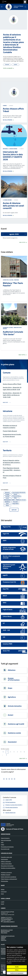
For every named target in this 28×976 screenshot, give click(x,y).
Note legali (4, 966)
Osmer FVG (6, 651)
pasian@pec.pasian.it (8, 922)
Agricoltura (12, 697)
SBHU (4, 603)
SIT (4, 623)
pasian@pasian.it (8, 919)
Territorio (16, 280)
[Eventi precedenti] (3, 234)
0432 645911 (13, 805)
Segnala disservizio (10, 812)
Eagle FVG (6, 534)
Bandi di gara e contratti (7, 930)
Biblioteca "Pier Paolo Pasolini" (13, 284)
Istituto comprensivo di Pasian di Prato (9, 548)
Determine (3, 940)
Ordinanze (3, 937)
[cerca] (25, 7)
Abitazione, (5, 148)
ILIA (4, 637)
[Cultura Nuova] (22, 617)
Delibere (3, 939)
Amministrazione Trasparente (9, 926)
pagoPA (5, 575)
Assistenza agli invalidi (16, 724)
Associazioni (12, 742)
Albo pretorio (4, 933)
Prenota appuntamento (11, 807)
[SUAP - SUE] (22, 631)
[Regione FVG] (22, 527)
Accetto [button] (17, 967)
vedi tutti (14, 510)
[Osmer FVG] (22, 651)
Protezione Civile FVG (9, 582)
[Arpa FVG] (22, 589)
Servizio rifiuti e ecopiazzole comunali (11, 557)
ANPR (4, 540)
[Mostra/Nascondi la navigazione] (2, 7)
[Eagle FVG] (22, 534)
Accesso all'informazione (14, 679)
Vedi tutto (22, 242)
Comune (5, 105)
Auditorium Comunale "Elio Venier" (13, 333)
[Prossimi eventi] (25, 234)
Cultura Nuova (7, 616)
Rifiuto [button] (16, 970)
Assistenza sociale (14, 733)
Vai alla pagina (7, 120)
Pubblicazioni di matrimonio (7, 936)
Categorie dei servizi (6, 853)
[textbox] (11, 779)
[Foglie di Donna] (22, 610)
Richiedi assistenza (10, 802)
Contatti (3, 908)
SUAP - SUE (6, 630)
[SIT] (22, 624)
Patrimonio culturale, (8, 327)
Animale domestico (15, 706)
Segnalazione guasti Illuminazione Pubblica (9, 566)
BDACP (5, 596)
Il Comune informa (12, 148)
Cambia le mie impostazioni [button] (16, 973)
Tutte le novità (8, 68)
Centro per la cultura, (8, 280)
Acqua (10, 688)
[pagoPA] (22, 576)
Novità (2, 885)
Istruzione (7, 411)
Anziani (10, 715)
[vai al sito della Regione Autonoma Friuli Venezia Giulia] (4, 1)
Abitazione (11, 670)
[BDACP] (22, 596)
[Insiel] (4, 974)
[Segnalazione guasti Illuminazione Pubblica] (22, 567)
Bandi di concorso (5, 931)
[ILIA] (22, 638)
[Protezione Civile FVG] (22, 583)
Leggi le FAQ (8, 800)
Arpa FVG (5, 589)
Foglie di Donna (7, 609)
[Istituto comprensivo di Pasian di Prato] (22, 549)
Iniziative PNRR (7, 644)
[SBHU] (22, 603)
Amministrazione (5, 834)
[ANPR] (22, 541)
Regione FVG (7, 527)
